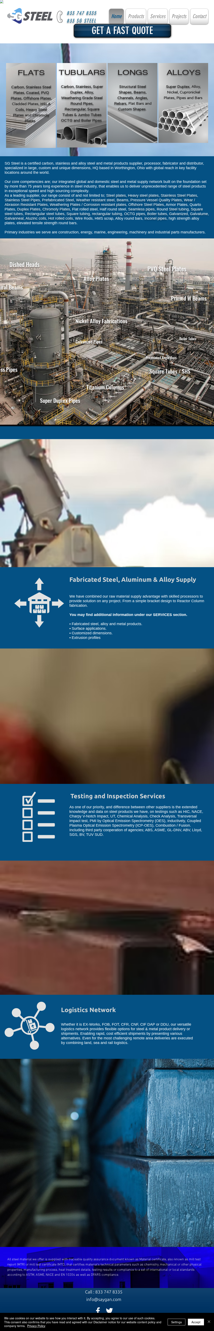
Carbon (17, 87)
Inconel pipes (155, 218)
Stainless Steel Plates (179, 195)
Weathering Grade (77, 98)
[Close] (208, 1322)
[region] (31, 105)
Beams (122, 200)
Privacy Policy (36, 1326)
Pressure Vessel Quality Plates (156, 200)
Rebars (120, 103)
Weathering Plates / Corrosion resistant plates (88, 205)
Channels (125, 98)
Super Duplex (178, 86)
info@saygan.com (103, 1299)
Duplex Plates (28, 209)
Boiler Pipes (91, 120)
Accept (195, 1322)
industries (27, 232)
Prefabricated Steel (58, 200)
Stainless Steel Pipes (22, 200)
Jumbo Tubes (90, 114)
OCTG (67, 120)
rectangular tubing (107, 214)
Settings (176, 1322)
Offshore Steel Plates (146, 205)
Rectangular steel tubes (44, 214)
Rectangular (75, 109)
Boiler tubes (157, 214)
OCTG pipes (134, 214)
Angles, (141, 98)
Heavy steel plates (143, 195)
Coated (32, 92)
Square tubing (78, 214)
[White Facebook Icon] (98, 1311)
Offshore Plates (37, 98)
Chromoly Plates (56, 209)
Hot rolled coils (60, 218)
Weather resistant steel (95, 200)
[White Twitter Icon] (109, 1311)
